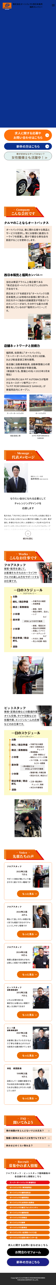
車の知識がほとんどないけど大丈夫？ (25, 1130)
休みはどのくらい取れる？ (19, 1145)
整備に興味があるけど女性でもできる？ (26, 1138)
